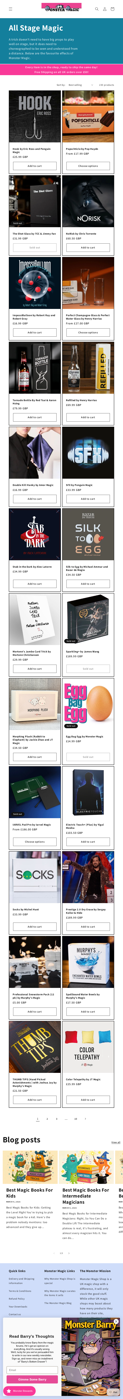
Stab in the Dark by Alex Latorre (32, 566)
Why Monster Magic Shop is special (59, 1281)
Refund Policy (17, 1298)
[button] (10, 9)
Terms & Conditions (20, 1290)
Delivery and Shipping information (21, 1281)
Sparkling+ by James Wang (82, 651)
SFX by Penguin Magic (79, 485)
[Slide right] (68, 1253)
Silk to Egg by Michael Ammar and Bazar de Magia (87, 568)
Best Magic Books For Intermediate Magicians (85, 1196)
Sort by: (61, 84)
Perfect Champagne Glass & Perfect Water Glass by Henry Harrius (88, 317)
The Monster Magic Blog (58, 1303)
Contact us (15, 1314)
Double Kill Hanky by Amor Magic (33, 485)
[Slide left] (54, 1253)
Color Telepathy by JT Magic (83, 1079)
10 (75, 1118)
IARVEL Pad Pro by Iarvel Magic (32, 824)
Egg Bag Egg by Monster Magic (84, 736)
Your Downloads (18, 1306)
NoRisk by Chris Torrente (81, 233)
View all (115, 1142)
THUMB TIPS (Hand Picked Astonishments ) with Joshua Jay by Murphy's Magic (35, 1083)
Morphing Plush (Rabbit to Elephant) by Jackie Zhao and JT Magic (33, 740)
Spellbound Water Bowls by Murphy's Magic (83, 996)
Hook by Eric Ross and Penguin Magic (32, 150)
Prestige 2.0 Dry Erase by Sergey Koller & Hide (86, 911)
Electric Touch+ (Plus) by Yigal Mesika (85, 826)
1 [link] (37, 1118)
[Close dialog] (116, 1321)
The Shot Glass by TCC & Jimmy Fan (34, 233)
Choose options (88, 166)
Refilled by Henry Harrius (81, 400)
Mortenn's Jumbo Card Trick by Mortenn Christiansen (32, 653)
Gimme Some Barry (32, 1379)
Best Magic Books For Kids (29, 1193)
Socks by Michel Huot (26, 909)
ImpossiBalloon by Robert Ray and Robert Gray (34, 317)
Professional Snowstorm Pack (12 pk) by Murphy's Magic (33, 996)
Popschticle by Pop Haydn (82, 149)
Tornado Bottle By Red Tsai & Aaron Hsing (34, 402)
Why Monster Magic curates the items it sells (60, 1293)
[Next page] (85, 1119)
